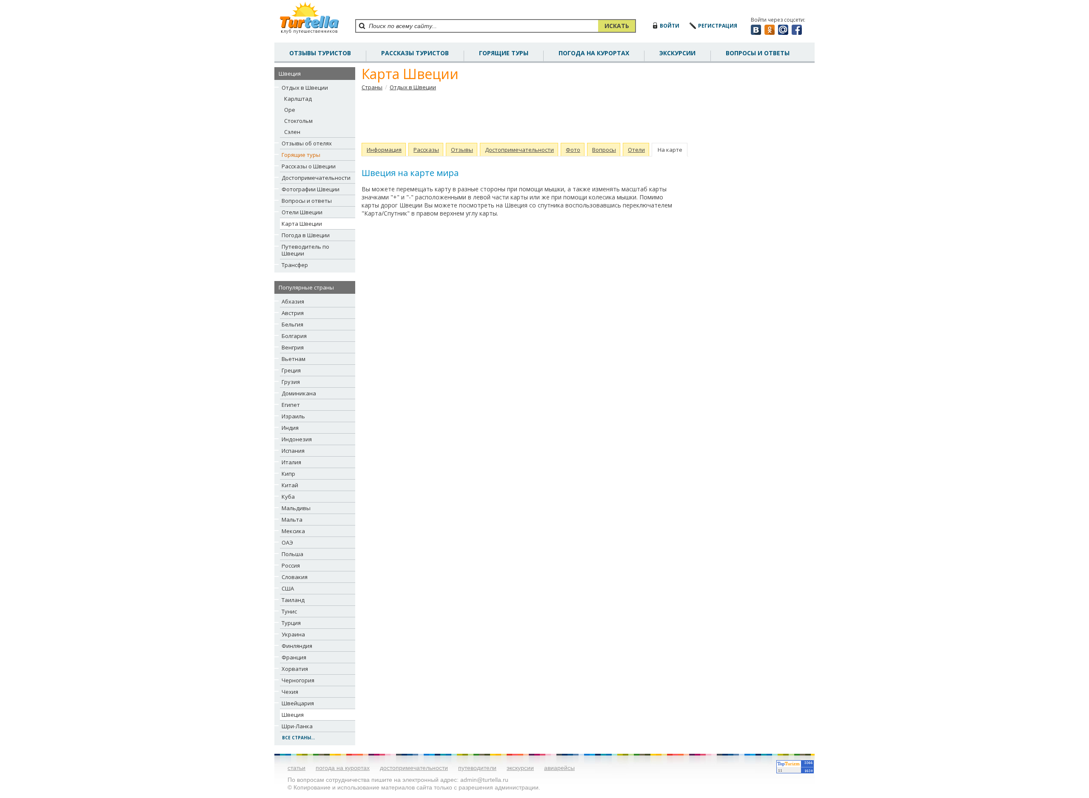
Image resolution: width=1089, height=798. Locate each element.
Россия (291, 565)
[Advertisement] (521, 117)
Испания (293, 450)
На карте (670, 149)
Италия (291, 462)
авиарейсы (559, 767)
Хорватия (295, 669)
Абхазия (293, 301)
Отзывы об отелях (307, 143)
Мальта (292, 519)
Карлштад (298, 98)
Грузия (291, 382)
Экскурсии (677, 53)
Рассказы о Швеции (309, 166)
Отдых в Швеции (305, 87)
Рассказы (426, 149)
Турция (291, 623)
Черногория (298, 680)
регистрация (717, 25)
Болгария (294, 336)
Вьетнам (293, 359)
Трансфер (295, 265)
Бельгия (292, 324)
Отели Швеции (302, 212)
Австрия (293, 313)
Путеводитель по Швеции (305, 250)
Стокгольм (298, 121)
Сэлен (292, 132)
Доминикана (299, 393)
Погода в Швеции (306, 235)
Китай (290, 485)
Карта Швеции (302, 223)
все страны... (298, 738)
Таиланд (293, 600)
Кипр (288, 473)
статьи (296, 767)
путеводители (477, 767)
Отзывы (462, 149)
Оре (289, 110)
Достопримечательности (316, 178)
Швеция (293, 714)
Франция (294, 657)
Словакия (295, 577)
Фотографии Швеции (310, 189)
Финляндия (297, 646)
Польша (292, 554)
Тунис (289, 611)
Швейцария (298, 703)
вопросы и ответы (758, 53)
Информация (384, 149)
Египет (291, 405)
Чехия (290, 692)
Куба (288, 496)
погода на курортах (594, 53)
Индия (290, 428)
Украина (293, 634)
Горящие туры (503, 53)
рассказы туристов (415, 53)
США (288, 588)
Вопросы (604, 149)
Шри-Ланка (297, 726)
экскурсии (520, 767)
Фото (573, 149)
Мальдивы (296, 508)
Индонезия (297, 439)
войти (669, 25)
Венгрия (293, 347)
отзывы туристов (320, 53)
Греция (291, 370)
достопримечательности (414, 767)
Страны (372, 87)
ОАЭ (287, 542)
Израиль (293, 416)
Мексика (293, 531)
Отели (636, 149)
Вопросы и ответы (307, 200)
